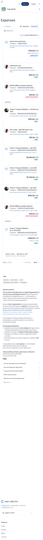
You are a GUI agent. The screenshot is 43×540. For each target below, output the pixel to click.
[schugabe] (6, 229)
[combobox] (29, 35)
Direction (30, 26)
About (3, 533)
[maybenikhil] (6, 66)
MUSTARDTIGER (17, 152)
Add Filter (9, 31)
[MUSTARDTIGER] (6, 149)
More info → (7, 382)
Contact (4, 537)
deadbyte (16, 116)
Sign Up (25, 4)
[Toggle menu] (39, 4)
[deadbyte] (6, 110)
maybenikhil (16, 70)
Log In (34, 4)
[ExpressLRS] (4, 9)
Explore (3, 530)
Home (3, 526)
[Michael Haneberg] (6, 42)
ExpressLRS (11, 9)
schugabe (16, 235)
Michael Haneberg (18, 46)
